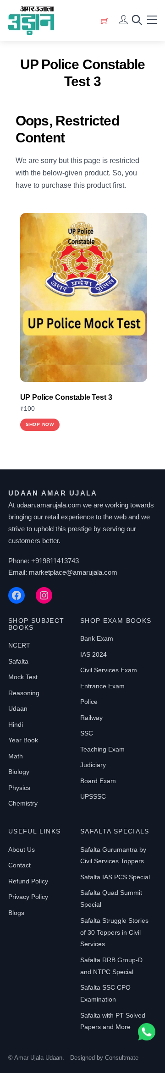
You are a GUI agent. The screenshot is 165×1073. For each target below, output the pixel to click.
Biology (18, 771)
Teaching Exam (102, 749)
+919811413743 (55, 561)
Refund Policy (28, 881)
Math (15, 756)
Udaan (18, 708)
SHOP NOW (40, 424)
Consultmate (121, 1057)
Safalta (18, 661)
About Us (21, 849)
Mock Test (23, 677)
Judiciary (93, 764)
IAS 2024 (93, 654)
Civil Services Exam (108, 670)
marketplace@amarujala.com (73, 572)
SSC (86, 733)
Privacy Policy (28, 896)
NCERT (19, 645)
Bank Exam (96, 638)
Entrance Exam (102, 686)
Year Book (23, 740)
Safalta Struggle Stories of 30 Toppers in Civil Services (114, 932)
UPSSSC (93, 796)
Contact (19, 865)
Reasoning (23, 693)
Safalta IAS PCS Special (115, 877)
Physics (19, 787)
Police (89, 701)
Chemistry (23, 803)
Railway (91, 717)
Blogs (16, 912)
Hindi (15, 724)
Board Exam (98, 780)
